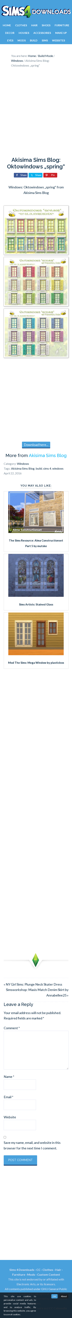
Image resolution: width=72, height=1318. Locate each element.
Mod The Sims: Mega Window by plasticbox (36, 662)
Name (9, 1077)
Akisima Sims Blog (48, 455)
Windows (23, 463)
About (64, 1296)
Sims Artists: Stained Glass (36, 604)
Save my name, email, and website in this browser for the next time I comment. (32, 1145)
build (39, 468)
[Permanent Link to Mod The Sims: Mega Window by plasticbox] (36, 654)
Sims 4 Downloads (36, 12)
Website (10, 1117)
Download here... (36, 445)
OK (54, 1296)
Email (8, 1097)
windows (58, 468)
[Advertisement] (36, 113)
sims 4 (47, 468)
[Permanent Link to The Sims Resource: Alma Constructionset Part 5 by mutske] (36, 532)
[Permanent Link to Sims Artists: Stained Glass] (36, 595)
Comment (12, 1028)
